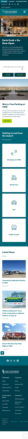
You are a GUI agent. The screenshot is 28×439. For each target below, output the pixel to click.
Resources (17, 390)
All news (4, 256)
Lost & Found (18, 410)
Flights (3, 381)
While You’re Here (6, 387)
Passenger (4, 1)
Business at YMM (19, 384)
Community (5, 407)
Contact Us (4, 4)
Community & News (21, 1)
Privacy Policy (14, 421)
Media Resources (6, 410)
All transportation (6, 139)
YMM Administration (19, 399)
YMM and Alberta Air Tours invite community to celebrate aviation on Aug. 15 (13, 313)
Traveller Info (5, 384)
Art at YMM (5, 404)
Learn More (7, 121)
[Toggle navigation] (25, 11)
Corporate (11, 1)
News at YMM (5, 401)
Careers (17, 387)
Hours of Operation (19, 407)
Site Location (18, 413)
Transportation (5, 390)
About (16, 381)
